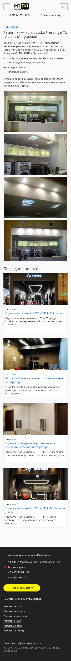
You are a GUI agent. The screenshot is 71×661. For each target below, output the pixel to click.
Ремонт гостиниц (13, 630)
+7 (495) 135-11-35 (19, 15)
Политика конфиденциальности (22, 643)
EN (63, 6)
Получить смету (50, 15)
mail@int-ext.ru (17, 577)
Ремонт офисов (12, 606)
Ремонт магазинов (14, 611)
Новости (11, 27)
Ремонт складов (12, 625)
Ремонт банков (12, 621)
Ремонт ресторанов (15, 616)
